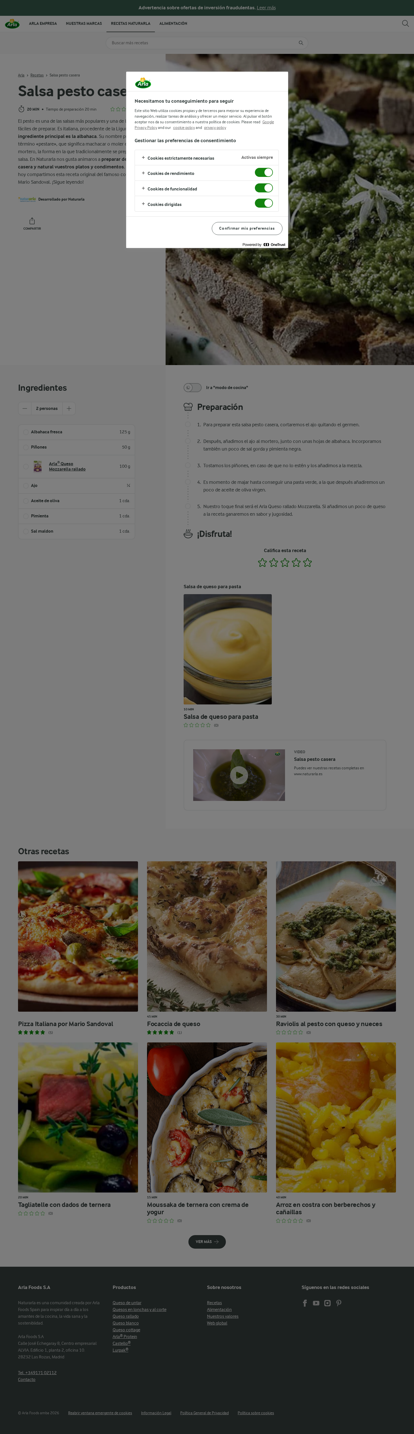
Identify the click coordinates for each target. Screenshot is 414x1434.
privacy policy (215, 127)
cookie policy (184, 127)
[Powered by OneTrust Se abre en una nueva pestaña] (263, 244)
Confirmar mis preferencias (247, 228)
